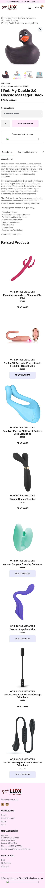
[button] (40, 29)
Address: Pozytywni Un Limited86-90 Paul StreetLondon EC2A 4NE (10, 839)
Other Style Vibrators (9, 21)
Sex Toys (11, 18)
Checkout (5, 866)
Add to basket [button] (22, 375)
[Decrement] (3, 123)
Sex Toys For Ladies (26, 18)
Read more (22, 307)
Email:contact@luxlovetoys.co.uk (15, 849)
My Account (6, 863)
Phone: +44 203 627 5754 (11, 846)
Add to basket (25, 123)
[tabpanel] (22, 197)
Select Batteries (7, 108)
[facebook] (2, 804)
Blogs (3, 821)
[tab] (7, 152)
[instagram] (7, 804)
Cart (3, 860)
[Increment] (8, 123)
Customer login (7, 818)
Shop (3, 18)
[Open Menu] (29, 7)
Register (4, 815)
